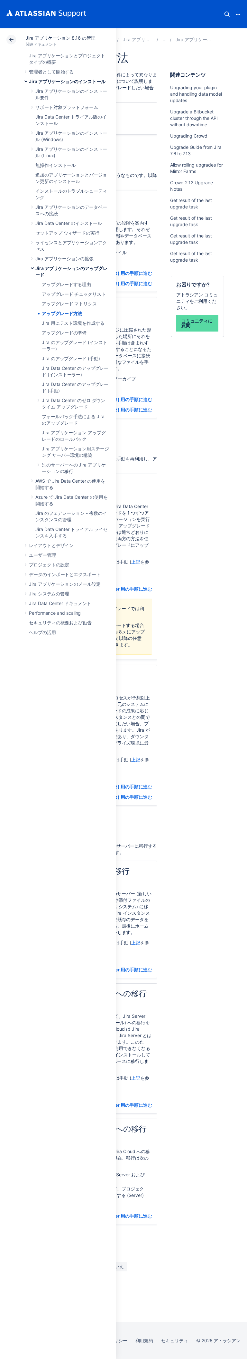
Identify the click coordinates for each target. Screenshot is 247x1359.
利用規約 (144, 1340)
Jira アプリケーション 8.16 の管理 (60, 38)
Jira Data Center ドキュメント (60, 603)
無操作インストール (55, 165)
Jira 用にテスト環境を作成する (73, 323)
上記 (135, 561)
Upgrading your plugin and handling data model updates (196, 94)
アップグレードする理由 (66, 284)
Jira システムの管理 (49, 593)
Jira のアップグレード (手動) (71, 358)
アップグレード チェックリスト (74, 294)
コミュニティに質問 (197, 323)
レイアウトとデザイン (51, 545)
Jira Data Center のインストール (68, 223)
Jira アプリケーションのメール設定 (65, 584)
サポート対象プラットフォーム (66, 107)
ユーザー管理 (42, 555)
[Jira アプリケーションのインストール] (165, 39)
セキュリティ (174, 1340)
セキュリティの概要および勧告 (60, 622)
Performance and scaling (55, 613)
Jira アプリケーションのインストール (67, 81)
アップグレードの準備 (64, 332)
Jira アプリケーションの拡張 (64, 258)
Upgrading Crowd (188, 136)
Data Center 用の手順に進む (123, 589)
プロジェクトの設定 (49, 564)
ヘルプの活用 (42, 632)
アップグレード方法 (62, 313)
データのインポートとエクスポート (65, 574)
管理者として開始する (51, 71)
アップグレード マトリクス (69, 303)
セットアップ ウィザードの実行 (67, 233)
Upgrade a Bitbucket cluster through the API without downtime (194, 118)
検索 (227, 14)
